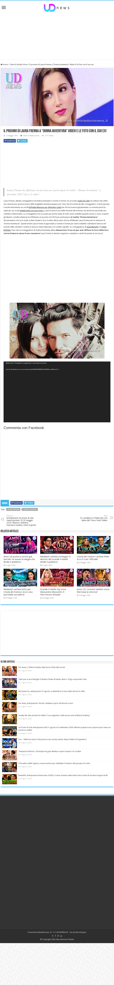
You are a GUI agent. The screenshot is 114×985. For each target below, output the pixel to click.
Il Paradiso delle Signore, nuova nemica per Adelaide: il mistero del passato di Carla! (54, 763)
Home (5, 64)
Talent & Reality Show (19, 64)
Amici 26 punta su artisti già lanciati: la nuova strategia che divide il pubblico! (19, 559)
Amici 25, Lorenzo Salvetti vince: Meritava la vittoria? (93, 590)
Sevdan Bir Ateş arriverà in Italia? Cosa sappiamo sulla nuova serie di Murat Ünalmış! (54, 715)
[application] (57, 391)
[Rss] (53, 936)
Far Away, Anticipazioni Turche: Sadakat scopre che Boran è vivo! (45, 703)
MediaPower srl (45, 932)
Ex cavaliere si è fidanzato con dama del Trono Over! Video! (93, 518)
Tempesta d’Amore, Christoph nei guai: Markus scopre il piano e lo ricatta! (49, 751)
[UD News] (57, 7)
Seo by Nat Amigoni (77, 932)
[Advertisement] (57, 36)
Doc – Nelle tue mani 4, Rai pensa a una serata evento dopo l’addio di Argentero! (52, 739)
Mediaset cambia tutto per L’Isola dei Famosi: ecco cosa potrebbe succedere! (18, 592)
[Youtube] (61, 936)
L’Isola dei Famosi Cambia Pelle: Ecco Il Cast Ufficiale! (93, 558)
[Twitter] (58, 936)
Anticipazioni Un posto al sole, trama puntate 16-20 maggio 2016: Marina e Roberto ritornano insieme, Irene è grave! (21, 520)
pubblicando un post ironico (32, 210)
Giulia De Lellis (84, 201)
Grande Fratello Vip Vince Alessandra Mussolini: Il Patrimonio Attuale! (53, 592)
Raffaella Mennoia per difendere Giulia (45, 207)
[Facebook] (55, 936)
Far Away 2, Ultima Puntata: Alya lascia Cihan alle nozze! (41, 667)
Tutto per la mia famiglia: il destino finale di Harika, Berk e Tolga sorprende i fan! (52, 679)
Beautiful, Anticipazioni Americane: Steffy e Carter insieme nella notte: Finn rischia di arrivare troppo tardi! (63, 775)
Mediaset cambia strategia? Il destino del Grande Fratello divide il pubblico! (55, 559)
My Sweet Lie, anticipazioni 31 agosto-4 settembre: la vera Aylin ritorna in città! (51, 691)
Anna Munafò (93, 227)
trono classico (30, 509)
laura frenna (13, 509)
